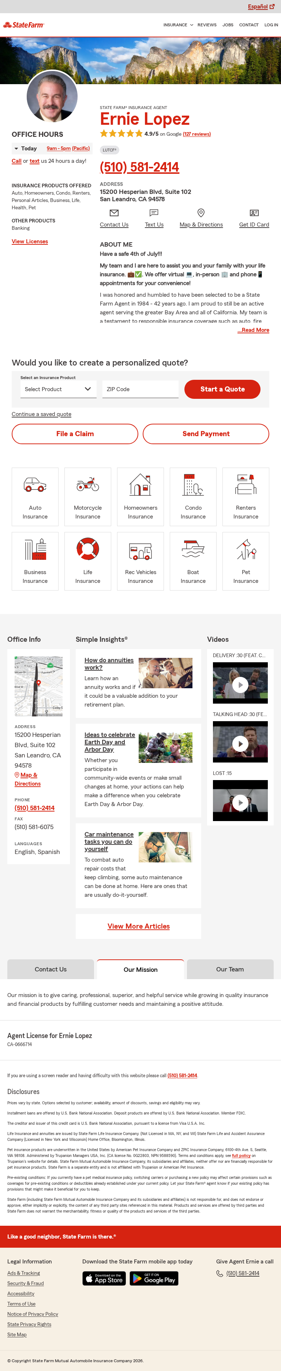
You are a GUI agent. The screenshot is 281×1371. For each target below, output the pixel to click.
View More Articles (139, 926)
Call (17, 161)
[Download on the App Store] (104, 1278)
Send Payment (206, 434)
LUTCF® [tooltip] (109, 150)
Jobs (227, 25)
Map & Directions (28, 779)
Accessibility (20, 1293)
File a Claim (75, 434)
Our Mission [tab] (141, 969)
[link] (24, 25)
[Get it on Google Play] (154, 1278)
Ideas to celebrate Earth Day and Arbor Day (110, 742)
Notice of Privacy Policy (32, 1314)
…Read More (253, 330)
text (35, 161)
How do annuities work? (109, 664)
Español (258, 7)
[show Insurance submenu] (190, 25)
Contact (249, 25)
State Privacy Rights (29, 1324)
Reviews (207, 25)
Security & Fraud (25, 1283)
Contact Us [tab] (51, 969)
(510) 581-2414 (139, 167)
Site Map (17, 1334)
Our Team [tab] (230, 969)
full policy (241, 1155)
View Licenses (30, 241)
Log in (271, 25)
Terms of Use (21, 1304)
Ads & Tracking (23, 1273)
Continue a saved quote (41, 414)
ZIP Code (118, 389)
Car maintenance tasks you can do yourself (109, 841)
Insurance (175, 25)
